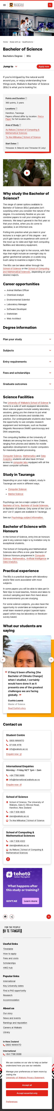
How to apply (9, 953)
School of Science (12, 268)
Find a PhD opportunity (14, 990)
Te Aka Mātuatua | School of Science (23, 137)
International (9, 981)
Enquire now (12, 754)
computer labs (20, 462)
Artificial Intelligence (36, 558)
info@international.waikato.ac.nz (24, 779)
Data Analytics (10, 562)
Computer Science (12, 456)
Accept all (27, 1085)
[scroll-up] (48, 916)
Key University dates (13, 986)
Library (6, 1032)
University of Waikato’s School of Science (28, 402)
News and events (12, 1018)
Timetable (8, 949)
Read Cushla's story (17, 708)
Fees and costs (10, 958)
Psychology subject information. (27, 517)
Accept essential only (27, 1093)
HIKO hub (8, 967)
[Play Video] (27, 172)
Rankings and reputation (15, 1023)
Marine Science (15, 494)
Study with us (15, 42)
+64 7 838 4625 (17, 812)
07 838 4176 (15, 745)
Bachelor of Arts (11, 505)
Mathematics (29, 456)
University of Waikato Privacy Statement (25, 1077)
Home (5, 42)
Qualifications (27, 42)
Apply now (44, 66)
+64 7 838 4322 (17, 841)
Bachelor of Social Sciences (34, 505)
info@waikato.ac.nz (18, 749)
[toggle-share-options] (12, 916)
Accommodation (11, 1000)
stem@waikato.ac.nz (19, 816)
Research (7, 995)
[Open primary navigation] (4, 5)
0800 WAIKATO (16, 740)
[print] (5, 916)
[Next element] (3, 660)
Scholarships (9, 963)
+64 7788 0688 (16, 775)
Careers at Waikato (12, 1027)
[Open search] (50, 5)
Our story (7, 1013)
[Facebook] (8, 859)
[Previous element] (51, 660)
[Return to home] (16, 5)
